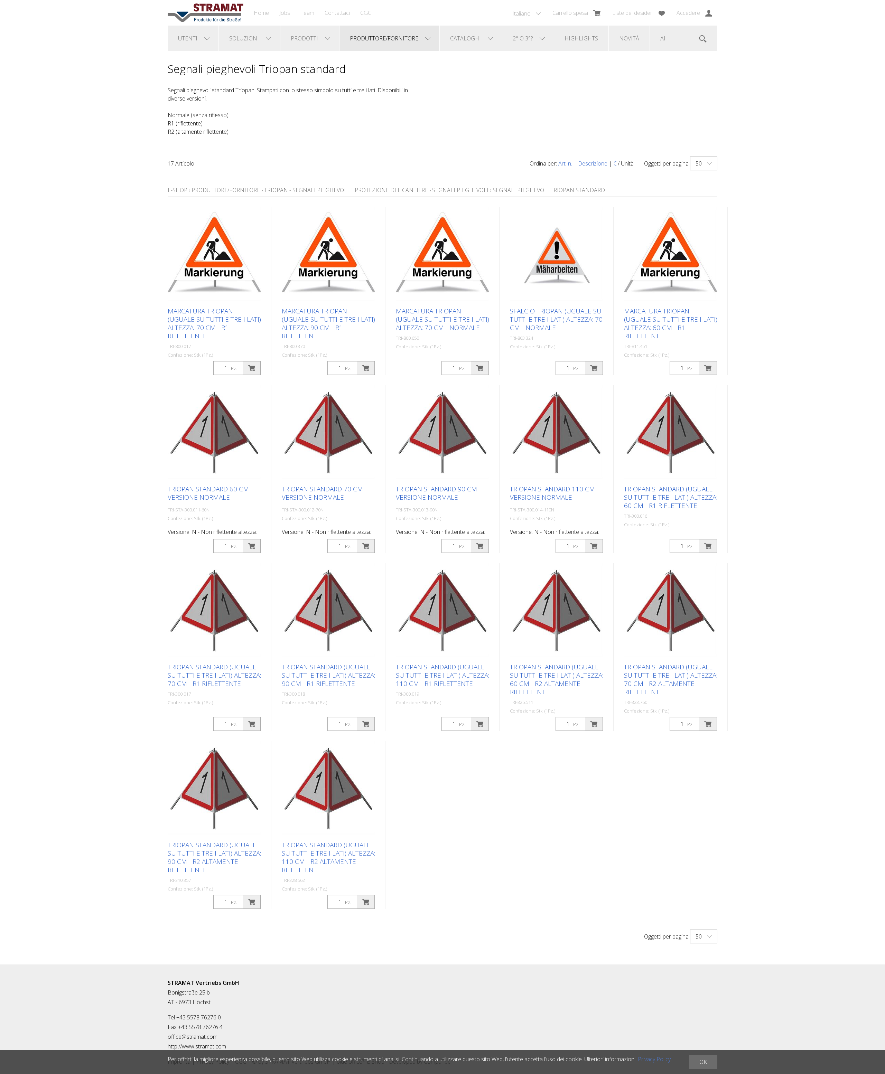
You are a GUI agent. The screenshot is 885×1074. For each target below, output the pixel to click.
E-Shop (177, 190)
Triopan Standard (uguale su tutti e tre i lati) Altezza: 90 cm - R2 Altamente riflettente (214, 857)
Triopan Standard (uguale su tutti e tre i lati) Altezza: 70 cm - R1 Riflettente (214, 675)
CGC (365, 13)
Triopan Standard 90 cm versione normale (436, 493)
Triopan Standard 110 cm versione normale (552, 493)
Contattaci (337, 13)
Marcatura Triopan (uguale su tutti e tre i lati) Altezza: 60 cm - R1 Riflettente (670, 323)
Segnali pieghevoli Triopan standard (549, 190)
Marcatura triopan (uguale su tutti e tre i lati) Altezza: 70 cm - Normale (442, 319)
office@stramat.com (192, 1036)
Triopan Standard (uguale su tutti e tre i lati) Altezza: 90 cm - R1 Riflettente (328, 675)
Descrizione (592, 163)
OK (703, 1062)
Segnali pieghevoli (460, 190)
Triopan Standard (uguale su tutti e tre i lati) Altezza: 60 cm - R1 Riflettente (670, 497)
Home (261, 13)
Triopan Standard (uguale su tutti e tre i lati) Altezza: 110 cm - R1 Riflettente (442, 675)
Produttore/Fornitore (226, 190)
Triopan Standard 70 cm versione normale (322, 493)
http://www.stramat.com (197, 1046)
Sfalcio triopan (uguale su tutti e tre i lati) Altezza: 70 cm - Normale (556, 319)
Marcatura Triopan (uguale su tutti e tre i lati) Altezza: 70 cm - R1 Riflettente (214, 323)
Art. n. (565, 163)
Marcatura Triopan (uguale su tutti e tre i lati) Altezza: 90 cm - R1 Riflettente (328, 323)
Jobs (284, 13)
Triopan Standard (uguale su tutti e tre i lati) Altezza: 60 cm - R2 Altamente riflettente (556, 679)
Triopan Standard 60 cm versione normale (208, 493)
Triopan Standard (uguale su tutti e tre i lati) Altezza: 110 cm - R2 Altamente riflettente (328, 857)
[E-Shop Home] (205, 13)
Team (307, 13)
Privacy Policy (654, 1059)
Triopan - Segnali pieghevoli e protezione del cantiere (346, 190)
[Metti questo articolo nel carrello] (251, 368)
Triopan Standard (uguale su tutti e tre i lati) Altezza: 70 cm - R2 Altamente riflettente (670, 679)
